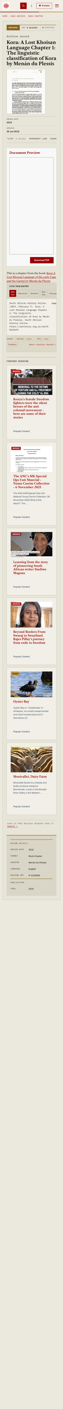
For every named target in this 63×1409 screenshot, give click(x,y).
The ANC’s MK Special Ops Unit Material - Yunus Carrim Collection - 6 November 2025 (31, 481)
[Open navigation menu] (56, 5)
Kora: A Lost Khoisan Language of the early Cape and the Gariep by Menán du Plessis (31, 277)
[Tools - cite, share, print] (31, 5)
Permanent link (38, 138)
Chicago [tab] (53, 293)
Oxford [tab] (34, 293)
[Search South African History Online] (23, 6)
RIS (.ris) (43, 339)
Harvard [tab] (22, 293)
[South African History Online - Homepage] (6, 5)
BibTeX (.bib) (24, 339)
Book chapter (35, 16)
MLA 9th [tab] (43, 293)
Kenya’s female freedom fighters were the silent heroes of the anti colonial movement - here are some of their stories (31, 408)
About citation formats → (42, 344)
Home (5, 16)
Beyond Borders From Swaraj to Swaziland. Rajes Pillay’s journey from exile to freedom (29, 637)
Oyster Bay (21, 701)
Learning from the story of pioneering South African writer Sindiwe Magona (30, 567)
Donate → (12, 826)
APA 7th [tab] (13, 293)
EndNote (13, 344)
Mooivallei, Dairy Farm (30, 776)
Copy (54, 303)
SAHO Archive (18, 16)
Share (53, 138)
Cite (16, 138)
